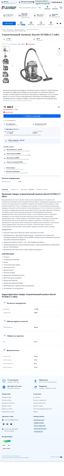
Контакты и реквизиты (39, 400)
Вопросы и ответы (7, 409)
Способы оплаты (6, 400)
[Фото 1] (5, 49)
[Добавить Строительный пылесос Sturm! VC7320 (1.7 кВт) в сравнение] (59, 52)
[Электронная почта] (11, 424)
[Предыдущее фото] (12, 65)
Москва (6, 1)
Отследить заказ (6, 397)
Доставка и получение (8, 403)
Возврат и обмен (7, 406)
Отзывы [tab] (14, 189)
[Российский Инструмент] (8, 7)
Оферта (35, 411)
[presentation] (14, 189)
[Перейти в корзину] (61, 8)
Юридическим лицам (8, 411)
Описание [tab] (5, 189)
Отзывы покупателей (39, 403)
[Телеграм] (60, 23)
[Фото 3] (5, 61)
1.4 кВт (19, 181)
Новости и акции (38, 406)
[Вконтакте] (57, 23)
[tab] (27, 189)
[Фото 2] (5, 55)
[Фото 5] (5, 74)
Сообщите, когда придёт (33, 116)
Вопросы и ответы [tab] (42, 189)
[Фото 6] (5, 80)
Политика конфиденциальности (42, 409)
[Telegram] (3, 424)
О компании (36, 397)
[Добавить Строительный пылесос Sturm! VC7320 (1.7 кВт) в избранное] (59, 49)
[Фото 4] (5, 67)
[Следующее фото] (60, 65)
